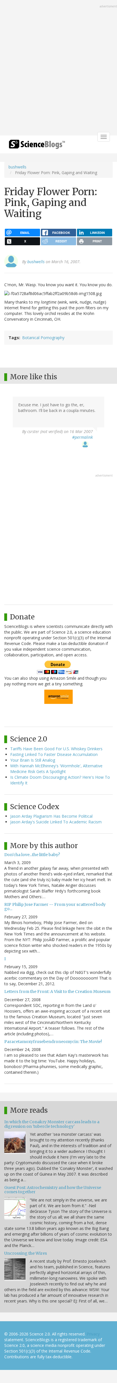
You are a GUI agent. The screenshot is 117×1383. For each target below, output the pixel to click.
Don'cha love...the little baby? (32, 854)
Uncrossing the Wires (25, 1253)
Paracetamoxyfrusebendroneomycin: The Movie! (53, 1041)
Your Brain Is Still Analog (32, 760)
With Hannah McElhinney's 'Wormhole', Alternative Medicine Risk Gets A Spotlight (56, 768)
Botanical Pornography (43, 337)
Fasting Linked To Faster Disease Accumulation (54, 754)
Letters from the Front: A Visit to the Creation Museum (57, 991)
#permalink (82, 437)
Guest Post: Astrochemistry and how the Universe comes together (52, 1189)
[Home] (37, 146)
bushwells (17, 167)
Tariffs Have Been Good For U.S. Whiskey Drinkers (56, 748)
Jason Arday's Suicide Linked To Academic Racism (56, 822)
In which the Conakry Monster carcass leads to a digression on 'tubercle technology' (51, 1124)
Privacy (93, 1334)
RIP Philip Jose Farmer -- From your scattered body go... (55, 906)
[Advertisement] (58, 68)
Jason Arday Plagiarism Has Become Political (51, 816)
